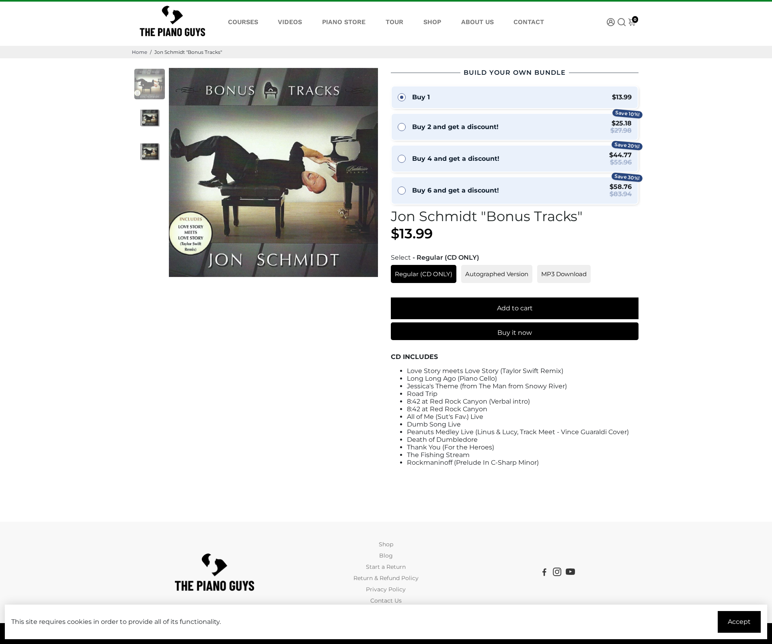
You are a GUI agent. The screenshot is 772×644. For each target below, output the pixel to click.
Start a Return (386, 567)
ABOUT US (477, 22)
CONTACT (528, 22)
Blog (386, 555)
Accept (739, 622)
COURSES (243, 22)
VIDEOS (290, 22)
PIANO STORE (343, 22)
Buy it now (514, 332)
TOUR (394, 22)
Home (139, 52)
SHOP (432, 22)
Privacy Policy (386, 589)
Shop (386, 544)
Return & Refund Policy (386, 578)
